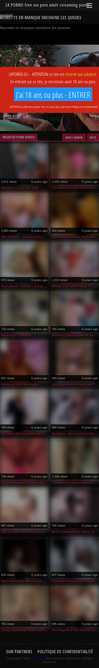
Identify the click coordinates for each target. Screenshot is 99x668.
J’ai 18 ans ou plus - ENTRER (53, 94)
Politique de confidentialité (84, 107)
